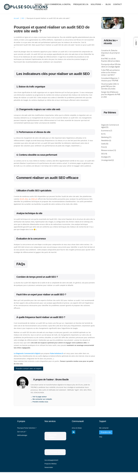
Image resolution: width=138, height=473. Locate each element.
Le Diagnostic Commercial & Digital (27, 353)
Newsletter (105, 140)
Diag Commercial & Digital (58, 4)
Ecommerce (105, 130)
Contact (117, 4)
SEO (102, 153)
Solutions (96, 4)
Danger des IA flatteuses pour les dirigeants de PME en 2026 (110, 94)
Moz (26, 199)
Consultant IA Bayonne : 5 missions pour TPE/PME (110, 79)
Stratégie (104, 157)
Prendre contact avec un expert (28, 368)
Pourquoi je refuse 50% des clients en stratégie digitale (111, 65)
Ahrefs (22, 199)
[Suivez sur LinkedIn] (73, 432)
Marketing (104, 137)
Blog (108, 4)
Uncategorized (106, 160)
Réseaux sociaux (107, 150)
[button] (136, 42)
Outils (103, 144)
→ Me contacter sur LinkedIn (41, 399)
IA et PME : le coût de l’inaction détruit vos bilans (110, 59)
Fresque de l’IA (80, 4)
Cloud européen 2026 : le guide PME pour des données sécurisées (110, 86)
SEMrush (34, 199)
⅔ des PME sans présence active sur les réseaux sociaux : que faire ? (110, 72)
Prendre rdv (40, 10)
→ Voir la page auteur (39, 397)
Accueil (38, 4)
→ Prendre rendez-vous (39, 402)
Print (103, 147)
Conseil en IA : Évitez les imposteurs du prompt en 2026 (110, 53)
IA (101, 134)
